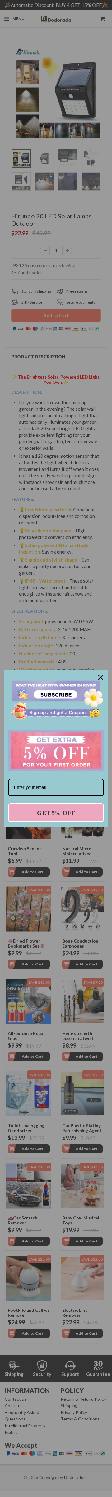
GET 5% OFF (56, 812)
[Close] (100, 677)
